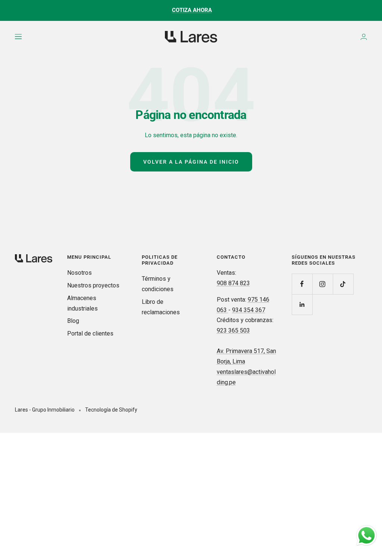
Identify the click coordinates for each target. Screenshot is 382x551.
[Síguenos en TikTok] (343, 284)
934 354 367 (248, 310)
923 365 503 (233, 330)
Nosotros (79, 272)
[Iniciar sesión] (363, 37)
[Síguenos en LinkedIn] (302, 304)
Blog (73, 320)
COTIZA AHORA (192, 10)
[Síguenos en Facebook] (302, 284)
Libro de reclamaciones (161, 307)
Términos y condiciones (157, 284)
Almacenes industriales (82, 303)
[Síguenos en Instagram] (322, 284)
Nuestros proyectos (93, 285)
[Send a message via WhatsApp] (366, 535)
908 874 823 (233, 283)
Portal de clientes (90, 333)
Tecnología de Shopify (111, 410)
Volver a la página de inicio (191, 162)
